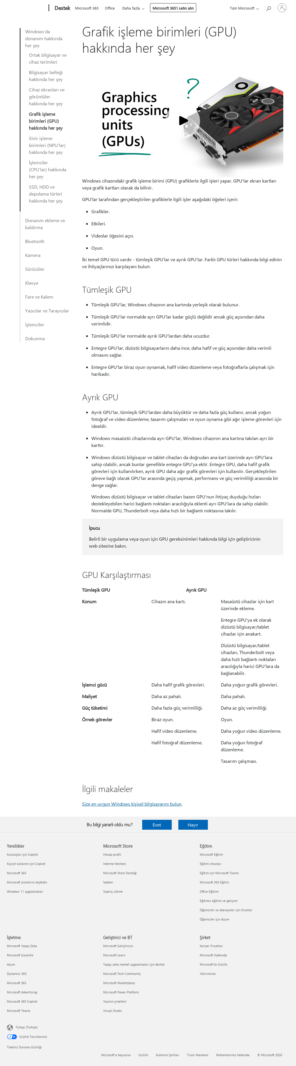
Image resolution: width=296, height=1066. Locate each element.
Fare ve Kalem (39, 297)
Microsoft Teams (18, 1010)
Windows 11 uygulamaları (25, 891)
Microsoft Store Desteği (120, 873)
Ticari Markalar (197, 1055)
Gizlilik (143, 1055)
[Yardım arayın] (268, 7)
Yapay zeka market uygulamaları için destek (133, 964)
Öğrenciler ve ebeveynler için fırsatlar (226, 910)
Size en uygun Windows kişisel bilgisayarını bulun (132, 804)
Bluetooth (35, 241)
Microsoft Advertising (22, 992)
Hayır (193, 825)
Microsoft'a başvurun (116, 1055)
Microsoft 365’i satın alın (173, 7)
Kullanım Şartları (167, 1055)
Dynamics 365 (17, 973)
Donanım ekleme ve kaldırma (45, 223)
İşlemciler (34, 324)
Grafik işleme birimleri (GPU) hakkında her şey (46, 121)
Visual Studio (112, 1010)
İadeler (108, 882)
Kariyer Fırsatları (211, 946)
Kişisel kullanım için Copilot (26, 863)
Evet (157, 825)
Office (110, 7)
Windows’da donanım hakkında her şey (43, 38)
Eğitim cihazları (210, 863)
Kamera (32, 255)
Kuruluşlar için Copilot (22, 854)
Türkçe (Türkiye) (27, 1027)
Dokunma (35, 338)
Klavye (31, 283)
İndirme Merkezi (114, 863)
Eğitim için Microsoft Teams (219, 873)
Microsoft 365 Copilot (22, 1001)
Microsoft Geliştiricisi (118, 946)
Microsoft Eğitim (211, 854)
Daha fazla (131, 7)
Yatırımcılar (208, 973)
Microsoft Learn (114, 955)
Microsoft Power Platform (121, 992)
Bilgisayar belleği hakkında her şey (46, 75)
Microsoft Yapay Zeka (22, 946)
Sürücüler (35, 269)
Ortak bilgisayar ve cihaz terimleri (47, 58)
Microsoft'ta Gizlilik (213, 964)
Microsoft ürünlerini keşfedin (27, 882)
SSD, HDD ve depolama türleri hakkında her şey (46, 194)
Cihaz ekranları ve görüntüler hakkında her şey (46, 96)
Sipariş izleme (113, 891)
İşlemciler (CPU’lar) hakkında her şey (47, 169)
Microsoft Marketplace (119, 983)
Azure (11, 964)
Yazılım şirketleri (115, 1001)
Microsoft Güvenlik (20, 955)
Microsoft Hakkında (213, 955)
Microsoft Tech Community (122, 973)
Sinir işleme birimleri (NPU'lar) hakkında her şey (47, 145)
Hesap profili (112, 854)
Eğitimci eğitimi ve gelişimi (219, 901)
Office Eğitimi (209, 891)
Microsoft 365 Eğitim (214, 882)
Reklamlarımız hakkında (232, 1055)
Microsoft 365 (87, 7)
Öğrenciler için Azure (214, 919)
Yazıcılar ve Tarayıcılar (47, 311)
